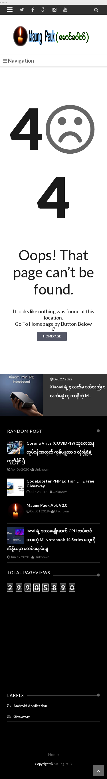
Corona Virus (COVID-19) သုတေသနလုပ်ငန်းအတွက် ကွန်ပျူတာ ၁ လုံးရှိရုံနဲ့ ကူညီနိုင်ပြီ (50, 452)
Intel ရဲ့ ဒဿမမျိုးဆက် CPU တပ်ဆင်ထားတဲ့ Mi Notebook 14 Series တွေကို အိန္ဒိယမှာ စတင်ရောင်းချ (51, 539)
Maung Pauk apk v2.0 (47, 505)
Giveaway (21, 716)
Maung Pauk (63, 764)
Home (53, 754)
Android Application (30, 706)
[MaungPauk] (53, 35)
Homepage (52, 336)
